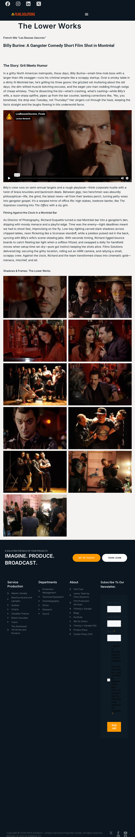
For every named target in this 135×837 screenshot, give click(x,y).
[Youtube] (125, 833)
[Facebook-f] (118, 833)
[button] (86, 14)
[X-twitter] (111, 833)
